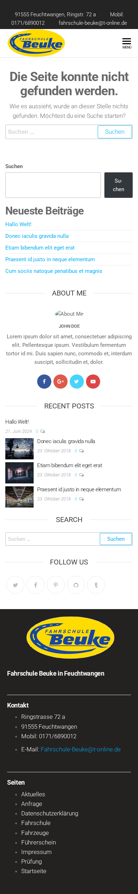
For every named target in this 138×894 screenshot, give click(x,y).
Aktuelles (33, 794)
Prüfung (31, 861)
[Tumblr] (96, 585)
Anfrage (31, 803)
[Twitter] (77, 381)
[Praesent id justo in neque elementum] (19, 496)
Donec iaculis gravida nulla (37, 236)
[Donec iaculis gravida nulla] (19, 448)
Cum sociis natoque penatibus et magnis (53, 271)
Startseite (33, 871)
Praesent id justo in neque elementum (50, 259)
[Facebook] (44, 381)
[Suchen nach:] (69, 132)
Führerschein (38, 842)
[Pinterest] (56, 585)
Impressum (36, 851)
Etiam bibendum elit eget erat (40, 248)
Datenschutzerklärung (49, 813)
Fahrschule (36, 822)
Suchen (14, 166)
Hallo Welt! (18, 224)
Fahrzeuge (35, 832)
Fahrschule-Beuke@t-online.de (81, 749)
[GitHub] (76, 585)
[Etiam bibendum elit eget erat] (19, 472)
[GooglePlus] (60, 381)
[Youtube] (93, 381)
